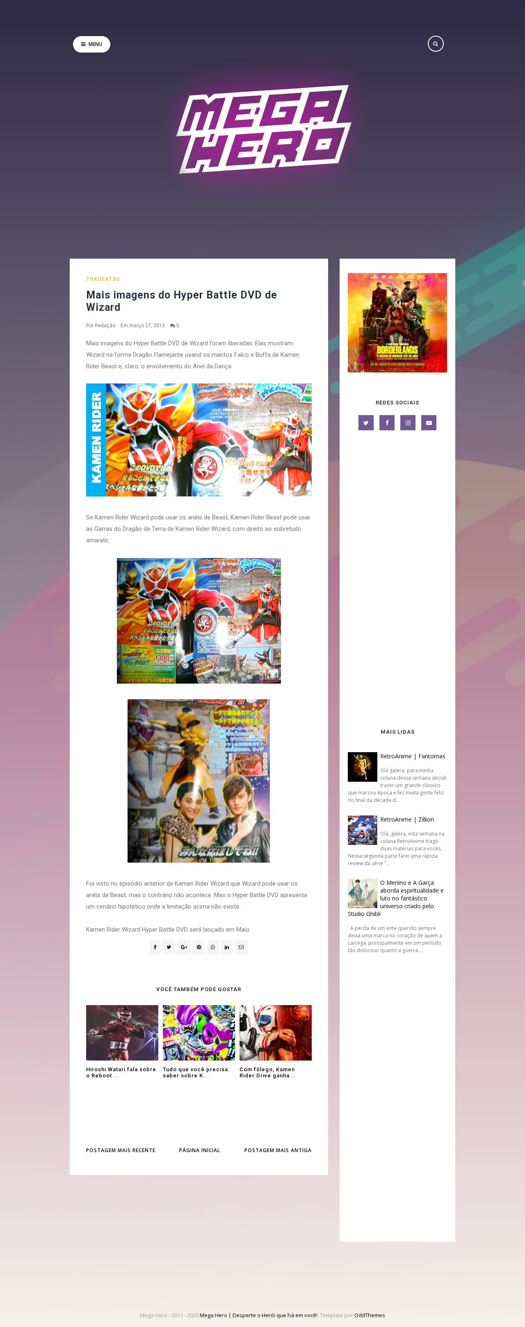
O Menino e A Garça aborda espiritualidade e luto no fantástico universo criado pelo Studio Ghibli (396, 898)
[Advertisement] (397, 580)
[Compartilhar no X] (168, 947)
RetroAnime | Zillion (407, 819)
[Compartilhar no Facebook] (155, 947)
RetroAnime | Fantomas (412, 756)
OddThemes (369, 1315)
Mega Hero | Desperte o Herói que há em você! (258, 1315)
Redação (105, 325)
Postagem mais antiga (278, 1150)
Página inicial (199, 1150)
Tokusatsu (103, 279)
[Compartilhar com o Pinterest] (241, 947)
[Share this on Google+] (184, 947)
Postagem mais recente (120, 1150)
